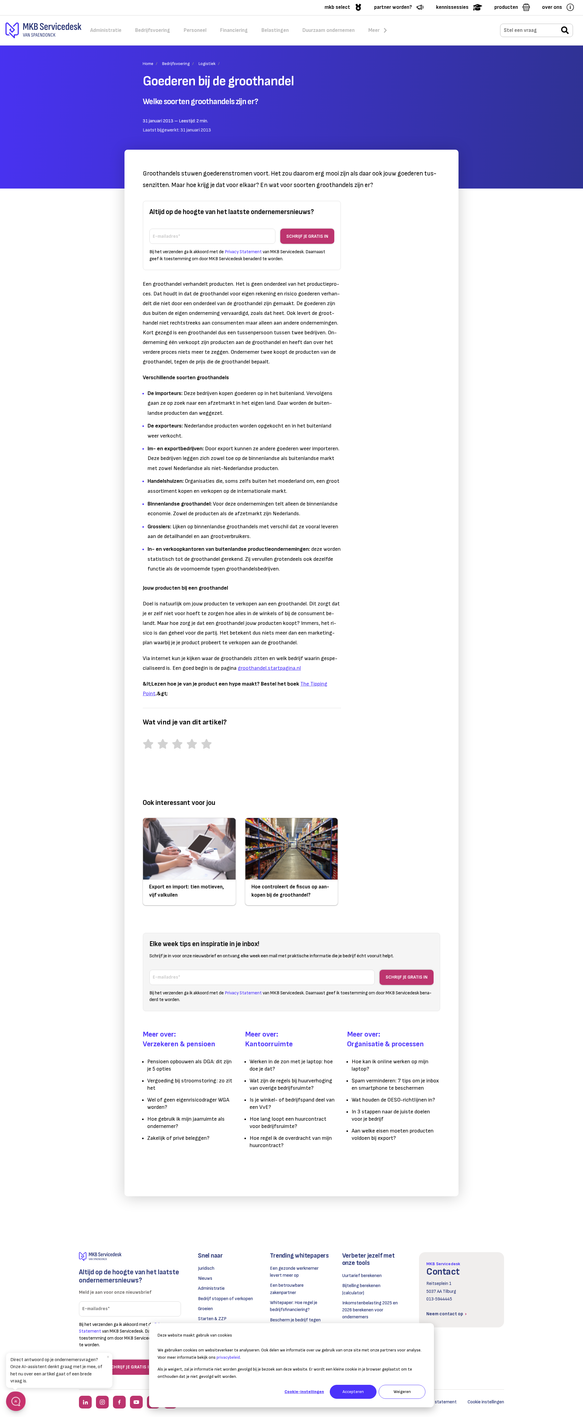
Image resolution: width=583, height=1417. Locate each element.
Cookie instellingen (486, 1402)
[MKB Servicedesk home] (130, 1256)
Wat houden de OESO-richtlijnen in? (393, 1100)
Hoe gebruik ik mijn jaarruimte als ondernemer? (186, 1122)
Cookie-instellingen (304, 1391)
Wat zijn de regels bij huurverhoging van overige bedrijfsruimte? (291, 1084)
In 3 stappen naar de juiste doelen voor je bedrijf (391, 1115)
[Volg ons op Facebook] (119, 1402)
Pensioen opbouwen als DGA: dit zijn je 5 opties (189, 1065)
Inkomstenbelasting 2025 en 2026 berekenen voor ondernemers (370, 1310)
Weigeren (402, 1391)
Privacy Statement (243, 252)
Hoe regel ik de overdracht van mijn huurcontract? (291, 1142)
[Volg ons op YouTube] (136, 1402)
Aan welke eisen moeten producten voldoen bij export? (393, 1134)
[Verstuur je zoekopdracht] (565, 31)
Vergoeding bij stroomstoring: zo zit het (189, 1084)
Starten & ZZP (212, 1319)
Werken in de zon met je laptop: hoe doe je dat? (291, 1065)
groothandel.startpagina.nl (269, 668)
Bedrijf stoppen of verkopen (225, 1299)
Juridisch (206, 1268)
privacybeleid (228, 1357)
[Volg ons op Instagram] (102, 1402)
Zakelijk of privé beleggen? (178, 1138)
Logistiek (207, 63)
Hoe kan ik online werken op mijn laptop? (390, 1065)
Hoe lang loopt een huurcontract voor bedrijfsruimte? (288, 1122)
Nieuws (205, 1278)
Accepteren (353, 1391)
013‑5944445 (439, 1299)
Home (148, 63)
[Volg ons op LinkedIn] (85, 1402)
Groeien (205, 1309)
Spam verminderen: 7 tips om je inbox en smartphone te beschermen (395, 1084)
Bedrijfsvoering (176, 63)
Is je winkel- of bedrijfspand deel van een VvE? (292, 1103)
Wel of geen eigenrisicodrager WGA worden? (188, 1103)
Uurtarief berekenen (362, 1276)
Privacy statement (438, 1402)
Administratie (211, 1288)
